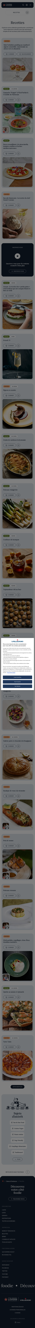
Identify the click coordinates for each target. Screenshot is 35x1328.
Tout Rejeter (17, 686)
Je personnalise (17, 677)
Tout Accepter (17, 681)
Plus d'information (11, 672)
